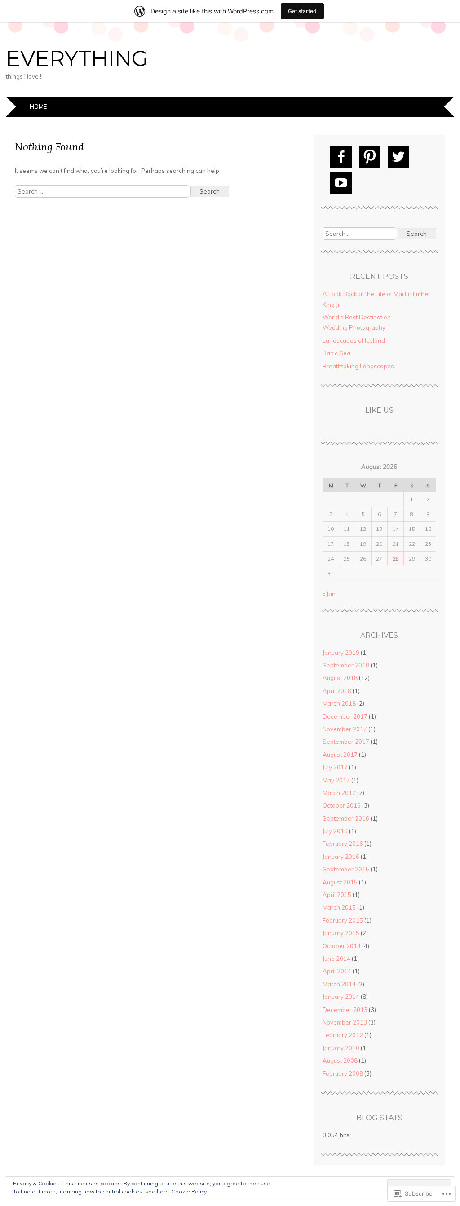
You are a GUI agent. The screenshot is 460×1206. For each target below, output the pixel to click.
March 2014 (339, 984)
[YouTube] (341, 183)
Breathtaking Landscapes (358, 366)
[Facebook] (341, 157)
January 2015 (341, 933)
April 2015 (337, 894)
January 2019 (341, 652)
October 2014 (342, 946)
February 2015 (343, 920)
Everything (77, 58)
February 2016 (343, 843)
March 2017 (339, 792)
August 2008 (340, 1060)
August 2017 (340, 754)
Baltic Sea (336, 353)
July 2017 (335, 767)
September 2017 (346, 741)
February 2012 (343, 1034)
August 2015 (340, 882)
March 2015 (339, 907)
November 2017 (345, 729)
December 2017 (345, 716)
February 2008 (343, 1073)
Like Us (379, 410)
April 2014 (337, 971)
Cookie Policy (189, 1191)
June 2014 (336, 958)
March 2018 (339, 703)
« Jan (329, 593)
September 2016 (346, 818)
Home (38, 106)
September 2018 (346, 665)
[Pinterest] (369, 157)
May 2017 (336, 780)
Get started (302, 11)
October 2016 (342, 805)
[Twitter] (398, 157)
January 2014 (341, 996)
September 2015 (346, 869)
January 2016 (341, 856)
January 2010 (341, 1047)
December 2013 (345, 1009)
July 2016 (335, 831)
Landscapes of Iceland (354, 340)
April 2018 (337, 690)
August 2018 (340, 677)
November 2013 (345, 1022)
